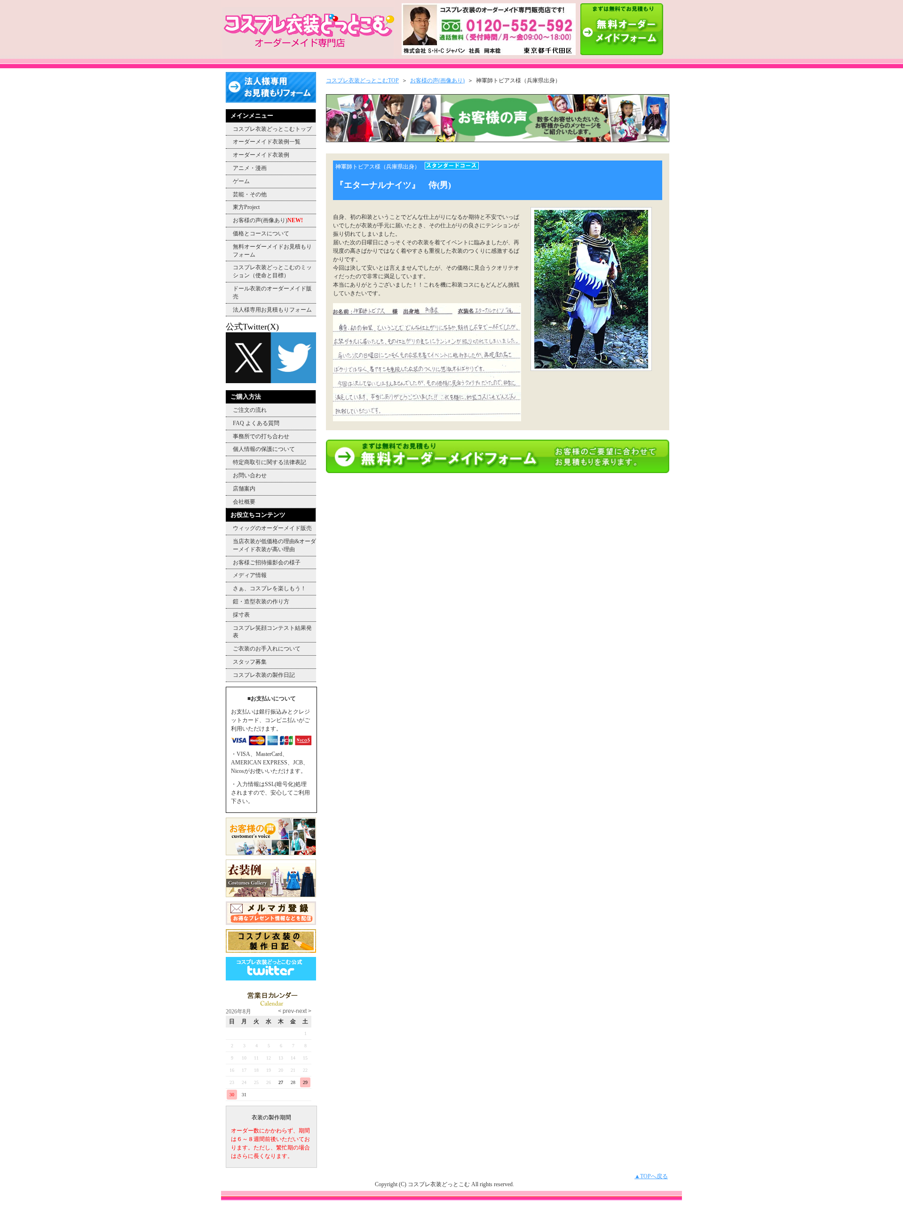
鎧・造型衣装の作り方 (261, 601)
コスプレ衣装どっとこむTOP (362, 80)
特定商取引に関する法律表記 (269, 462)
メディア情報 (250, 575)
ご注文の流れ (250, 410)
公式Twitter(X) (252, 326)
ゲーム (241, 181)
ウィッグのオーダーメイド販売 (272, 528)
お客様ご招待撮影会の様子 (267, 562)
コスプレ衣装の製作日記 (264, 675)
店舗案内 (244, 488)
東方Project (246, 207)
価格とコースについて (261, 233)
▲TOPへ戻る (651, 1176)
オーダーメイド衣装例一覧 (267, 141)
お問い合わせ (250, 475)
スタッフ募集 (250, 662)
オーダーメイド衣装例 (261, 155)
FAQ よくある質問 (256, 423)
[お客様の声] (497, 140)
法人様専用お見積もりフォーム (272, 309)
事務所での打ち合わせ (261, 436)
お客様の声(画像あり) (268, 220)
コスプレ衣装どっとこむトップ (272, 129)
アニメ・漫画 (250, 168)
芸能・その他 (250, 194)
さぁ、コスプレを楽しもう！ (269, 588)
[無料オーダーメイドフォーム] (497, 471)
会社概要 (244, 501)
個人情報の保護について (264, 449)
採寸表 (241, 614)
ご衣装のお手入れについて (267, 648)
